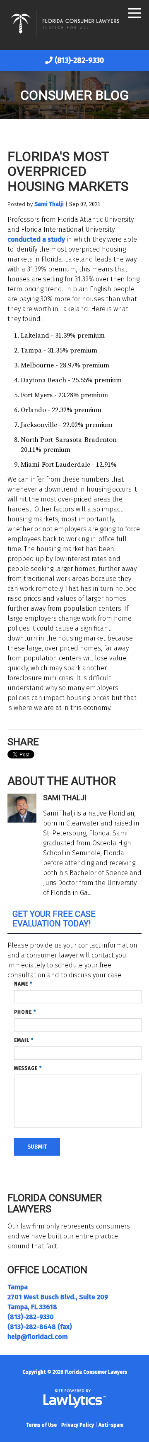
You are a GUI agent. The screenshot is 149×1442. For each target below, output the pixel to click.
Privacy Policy (77, 1425)
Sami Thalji (49, 204)
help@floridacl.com (37, 1337)
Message (28, 1068)
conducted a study (36, 239)
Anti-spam (111, 1425)
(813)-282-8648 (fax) (39, 1327)
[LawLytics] (74, 1398)
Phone (25, 1012)
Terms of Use (41, 1425)
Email (24, 1040)
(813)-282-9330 (79, 60)
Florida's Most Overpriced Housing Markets (67, 171)
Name (23, 984)
